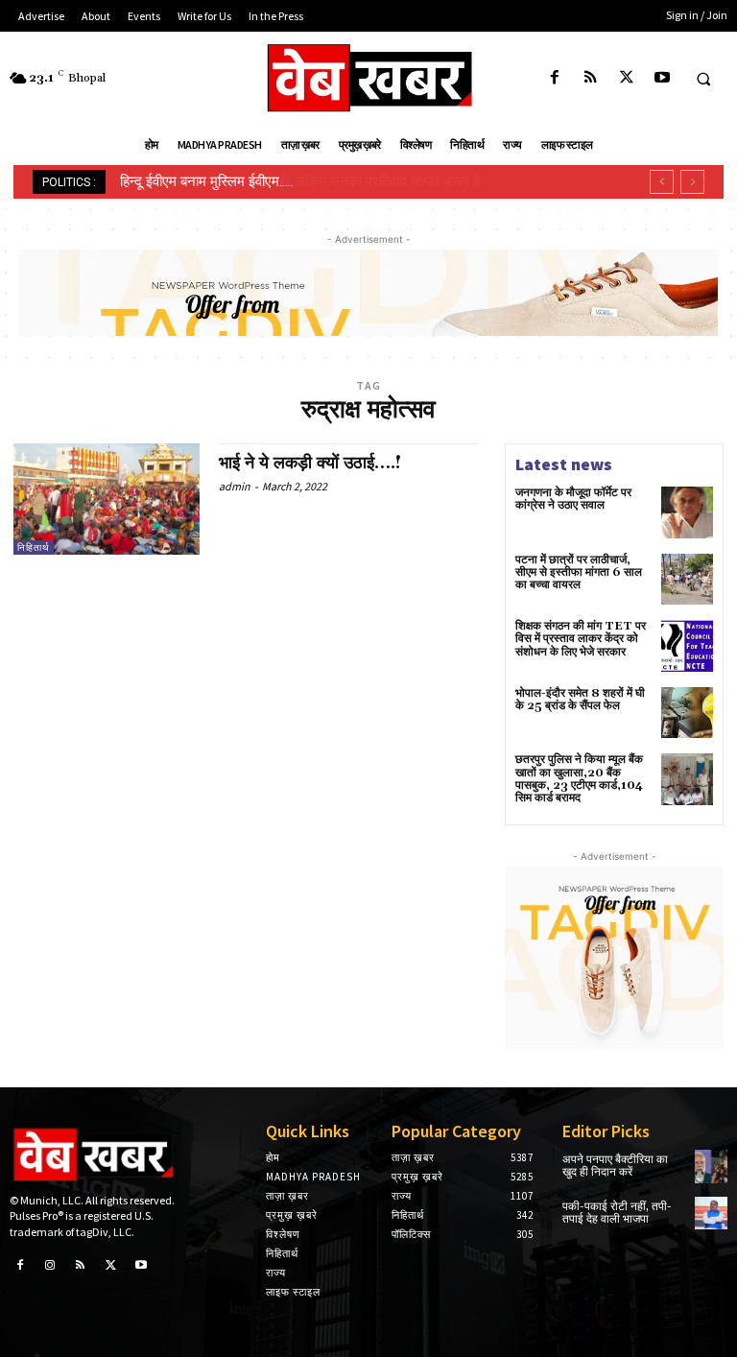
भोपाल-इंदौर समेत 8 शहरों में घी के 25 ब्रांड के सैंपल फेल (580, 699)
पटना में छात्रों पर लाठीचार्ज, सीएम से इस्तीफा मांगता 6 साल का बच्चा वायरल (578, 572)
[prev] (662, 182)
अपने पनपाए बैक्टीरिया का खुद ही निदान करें (615, 1166)
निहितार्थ (33, 547)
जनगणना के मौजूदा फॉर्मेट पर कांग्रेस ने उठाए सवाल (573, 499)
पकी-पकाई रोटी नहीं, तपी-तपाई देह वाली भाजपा (617, 1213)
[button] (703, 79)
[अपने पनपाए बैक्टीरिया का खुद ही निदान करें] (711, 1166)
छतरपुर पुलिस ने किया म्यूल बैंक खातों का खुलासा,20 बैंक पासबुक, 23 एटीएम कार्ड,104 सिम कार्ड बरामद (579, 778)
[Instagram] (50, 1265)
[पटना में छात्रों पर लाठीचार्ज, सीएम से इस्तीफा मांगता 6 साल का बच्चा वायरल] (687, 580)
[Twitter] (626, 78)
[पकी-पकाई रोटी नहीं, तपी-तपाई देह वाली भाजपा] (711, 1213)
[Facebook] (555, 78)
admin (234, 486)
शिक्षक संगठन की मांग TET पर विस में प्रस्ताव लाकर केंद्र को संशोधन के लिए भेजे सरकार (580, 638)
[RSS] (591, 78)
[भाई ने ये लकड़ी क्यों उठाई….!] (106, 499)
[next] (692, 182)
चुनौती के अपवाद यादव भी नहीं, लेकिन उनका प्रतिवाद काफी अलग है (296, 181)
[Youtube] (662, 78)
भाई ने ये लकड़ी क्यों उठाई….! (310, 463)
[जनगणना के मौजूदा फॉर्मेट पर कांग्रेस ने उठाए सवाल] (687, 512)
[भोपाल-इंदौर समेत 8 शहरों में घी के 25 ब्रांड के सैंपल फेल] (687, 713)
